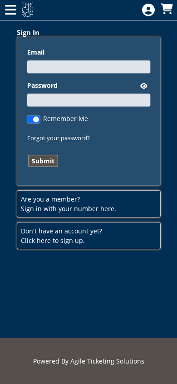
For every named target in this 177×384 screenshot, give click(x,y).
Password (42, 85)
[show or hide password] (143, 86)
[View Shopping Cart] (166, 9)
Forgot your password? (58, 138)
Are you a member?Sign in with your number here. (68, 204)
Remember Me (65, 118)
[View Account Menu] (148, 10)
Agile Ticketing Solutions (107, 361)
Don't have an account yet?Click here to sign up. (61, 236)
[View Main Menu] (10, 10)
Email (35, 52)
